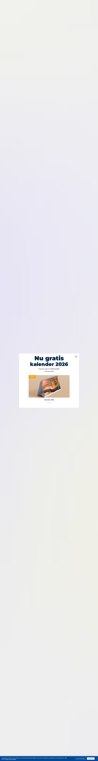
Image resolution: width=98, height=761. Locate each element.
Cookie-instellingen (80, 758)
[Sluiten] (96, 758)
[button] (76, 356)
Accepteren (90, 758)
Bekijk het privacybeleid (10, 759)
